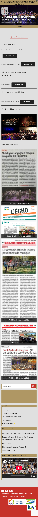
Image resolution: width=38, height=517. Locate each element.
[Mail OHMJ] (11, 491)
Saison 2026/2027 (8, 451)
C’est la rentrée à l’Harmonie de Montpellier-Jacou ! (19, 433)
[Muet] (31, 476)
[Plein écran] (34, 476)
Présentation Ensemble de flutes (10, 64)
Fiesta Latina (6, 443)
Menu (20, 26)
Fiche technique (5, 84)
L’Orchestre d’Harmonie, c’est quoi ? (14, 447)
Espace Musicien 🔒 (8, 423)
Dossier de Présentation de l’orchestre (12, 50)
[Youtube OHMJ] (6, 491)
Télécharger (9, 56)
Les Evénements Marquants (11, 417)
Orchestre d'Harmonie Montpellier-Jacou (18, 18)
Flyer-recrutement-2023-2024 (10, 101)
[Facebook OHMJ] (2, 491)
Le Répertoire (6, 420)
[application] (19, 468)
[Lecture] (4, 476)
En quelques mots (8, 410)
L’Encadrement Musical (9, 413)
